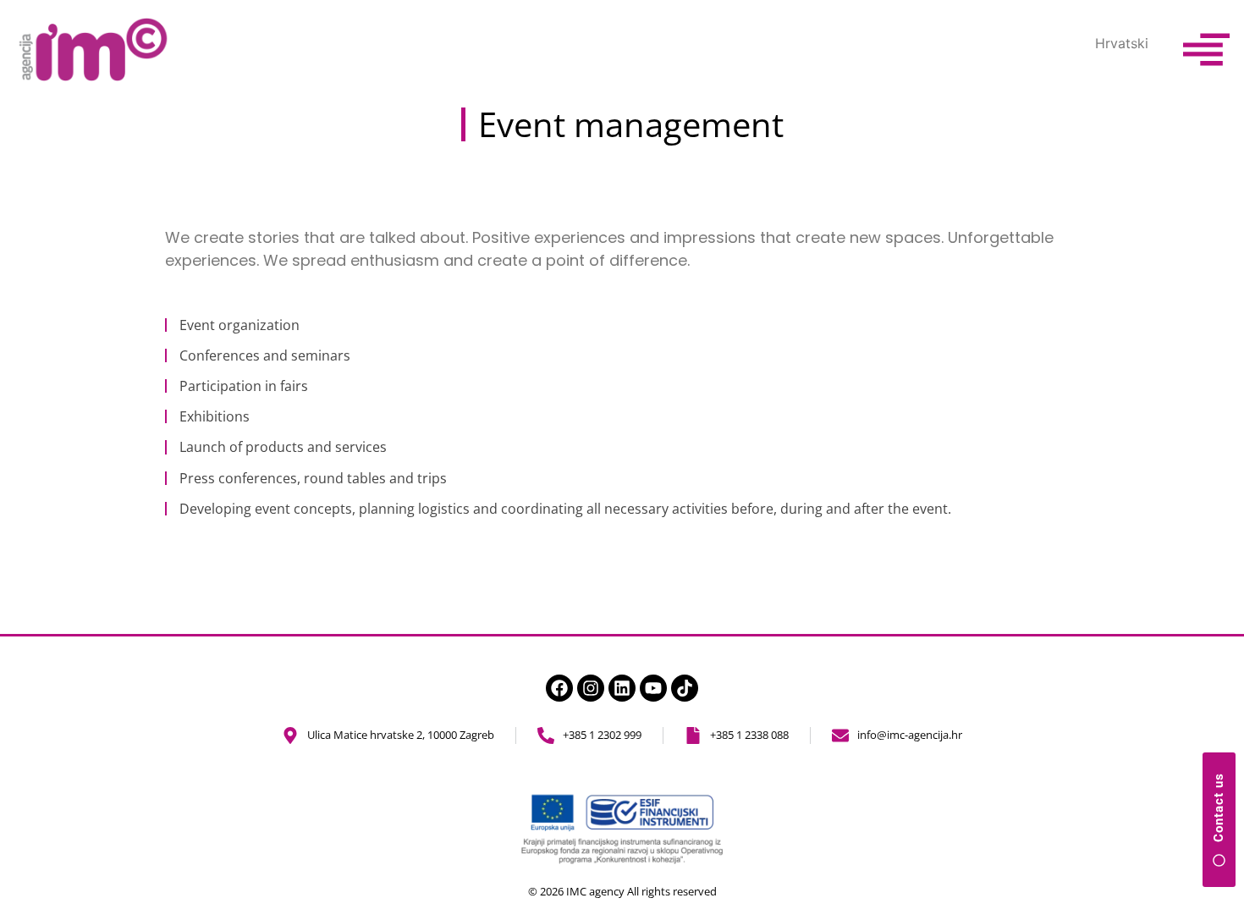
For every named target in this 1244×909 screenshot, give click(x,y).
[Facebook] (559, 688)
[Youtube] (653, 688)
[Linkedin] (622, 688)
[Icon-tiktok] (684, 688)
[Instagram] (590, 688)
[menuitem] (1122, 42)
